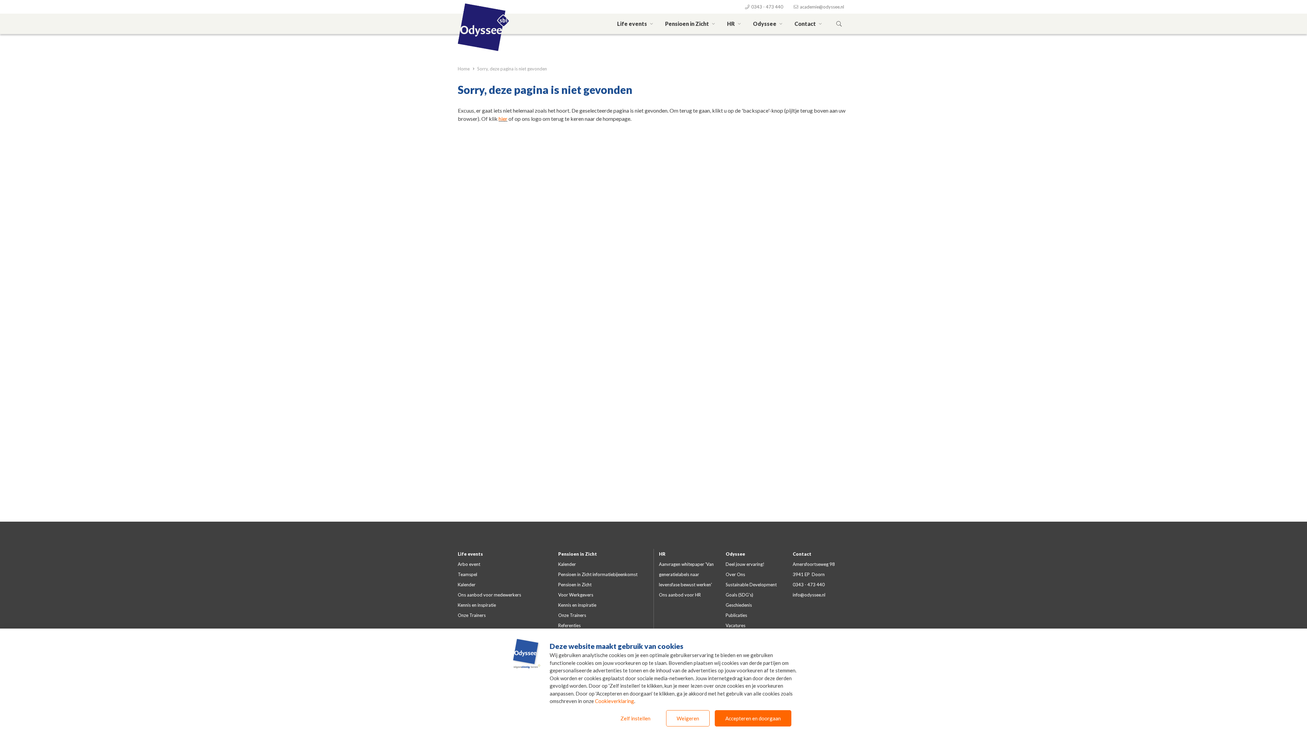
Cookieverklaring (614, 701)
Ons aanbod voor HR (680, 595)
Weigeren (688, 718)
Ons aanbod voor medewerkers (489, 595)
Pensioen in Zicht (687, 23)
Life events (632, 23)
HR (731, 23)
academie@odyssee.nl (821, 7)
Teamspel (467, 574)
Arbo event (469, 564)
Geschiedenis (739, 605)
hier (503, 118)
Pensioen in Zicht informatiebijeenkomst (598, 574)
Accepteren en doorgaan (753, 718)
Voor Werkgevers (575, 595)
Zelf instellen (635, 718)
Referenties (569, 625)
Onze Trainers (472, 615)
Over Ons (735, 574)
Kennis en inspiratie (477, 605)
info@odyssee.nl (809, 595)
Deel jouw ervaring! (745, 564)
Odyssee (765, 23)
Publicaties (736, 615)
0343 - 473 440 (766, 7)
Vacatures (735, 625)
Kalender (466, 584)
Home (464, 68)
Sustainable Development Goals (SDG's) (751, 590)
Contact (805, 23)
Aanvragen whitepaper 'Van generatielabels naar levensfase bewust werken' (686, 574)
